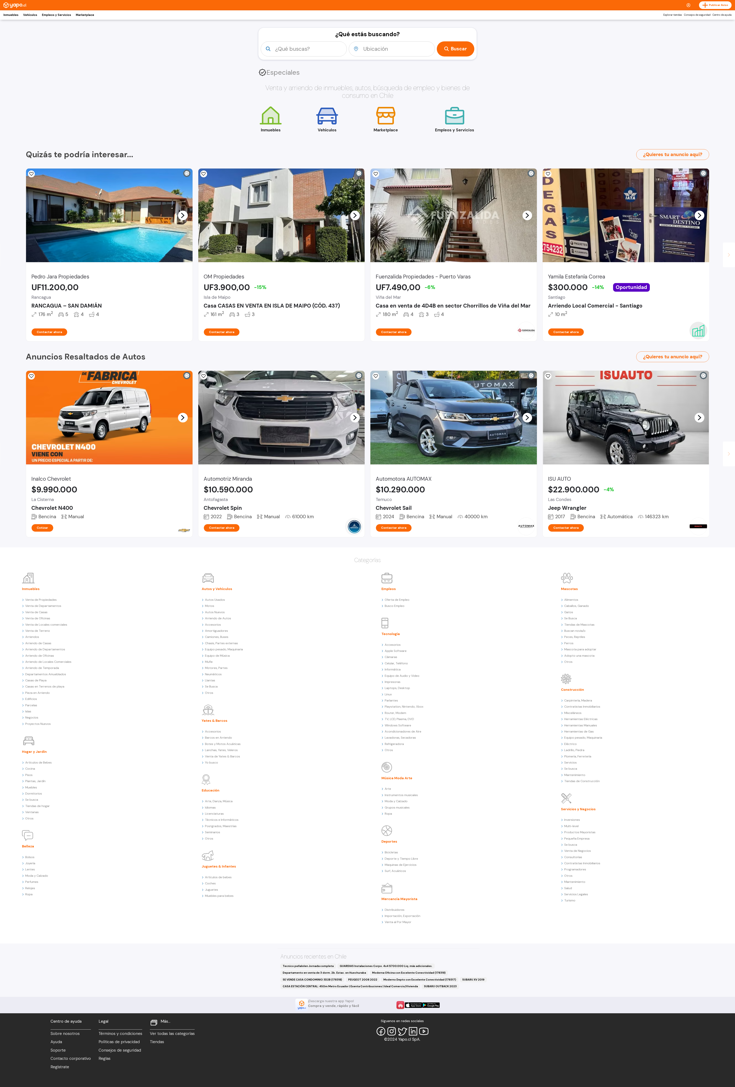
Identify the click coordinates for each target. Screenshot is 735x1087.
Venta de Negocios (577, 851)
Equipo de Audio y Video (402, 676)
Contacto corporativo (71, 1058)
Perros (568, 643)
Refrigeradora (394, 744)
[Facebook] (381, 1031)
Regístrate (60, 1067)
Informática (393, 669)
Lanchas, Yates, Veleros (221, 750)
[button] (183, 215)
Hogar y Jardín (34, 751)
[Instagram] (391, 1031)
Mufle (209, 662)
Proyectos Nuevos (38, 724)
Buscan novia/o (575, 631)
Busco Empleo (394, 606)
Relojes (30, 888)
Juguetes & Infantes (219, 866)
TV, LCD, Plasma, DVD (399, 719)
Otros (29, 818)
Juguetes (211, 890)
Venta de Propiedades (41, 600)
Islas (28, 711)
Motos (209, 606)
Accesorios (213, 625)
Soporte (58, 1050)
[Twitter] (402, 1031)
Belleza (28, 846)
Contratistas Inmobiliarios (582, 707)
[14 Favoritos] (203, 173)
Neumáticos (213, 674)
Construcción (572, 689)
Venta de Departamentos (43, 606)
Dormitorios (33, 794)
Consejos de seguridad (697, 14)
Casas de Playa (36, 680)
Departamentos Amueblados (45, 674)
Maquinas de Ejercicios (400, 865)
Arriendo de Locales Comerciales (48, 662)
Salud (568, 888)
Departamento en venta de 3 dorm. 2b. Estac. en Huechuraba (324, 972)
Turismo (569, 900)
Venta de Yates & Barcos (222, 756)
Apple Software (396, 651)
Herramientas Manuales (580, 725)
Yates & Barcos (214, 720)
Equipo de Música (217, 656)
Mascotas (569, 589)
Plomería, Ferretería (577, 756)
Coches (210, 883)
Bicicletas (391, 852)
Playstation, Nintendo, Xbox (404, 707)
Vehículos (30, 15)
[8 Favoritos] (31, 376)
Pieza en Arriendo (37, 693)
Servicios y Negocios (578, 809)
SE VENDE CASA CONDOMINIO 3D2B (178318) (312, 979)
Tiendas (157, 1041)
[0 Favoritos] (375, 376)
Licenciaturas (214, 814)
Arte (388, 789)
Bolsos (29, 857)
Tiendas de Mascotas (579, 625)
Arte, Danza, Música (219, 801)
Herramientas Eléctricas (581, 719)
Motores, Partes (216, 668)
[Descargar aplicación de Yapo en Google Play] (431, 1005)
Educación (210, 790)
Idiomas (210, 807)
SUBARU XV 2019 (473, 979)
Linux (388, 694)
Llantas (210, 680)
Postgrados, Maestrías (221, 826)
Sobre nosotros (65, 1033)
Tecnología (390, 634)
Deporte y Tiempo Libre (401, 859)
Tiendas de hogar (37, 806)
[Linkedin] (413, 1031)
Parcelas (31, 705)
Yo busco (211, 762)
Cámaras (391, 657)
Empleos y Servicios (56, 15)
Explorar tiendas (672, 14)
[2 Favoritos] (203, 376)
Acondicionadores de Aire (403, 731)
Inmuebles (10, 15)
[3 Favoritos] (31, 173)
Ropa (29, 894)
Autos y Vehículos (217, 589)
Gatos (568, 612)
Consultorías (573, 857)
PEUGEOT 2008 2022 (362, 979)
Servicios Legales (576, 894)
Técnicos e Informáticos (221, 820)
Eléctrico (570, 744)
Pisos (29, 775)
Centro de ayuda (722, 14)
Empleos (388, 589)
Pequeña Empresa (577, 839)
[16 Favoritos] (548, 173)
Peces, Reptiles (574, 637)
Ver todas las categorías (172, 1033)
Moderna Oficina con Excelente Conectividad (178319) (409, 972)
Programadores (575, 869)
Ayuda (56, 1041)
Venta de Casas (36, 612)
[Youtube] (423, 1031)
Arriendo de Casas (38, 643)
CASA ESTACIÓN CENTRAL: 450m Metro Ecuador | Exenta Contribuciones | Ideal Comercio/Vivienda (350, 986)
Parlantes (391, 700)
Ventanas (32, 812)
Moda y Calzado (36, 876)
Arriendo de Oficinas (39, 656)
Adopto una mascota (579, 656)
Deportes (389, 841)
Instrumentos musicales (401, 795)
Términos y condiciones (120, 1033)
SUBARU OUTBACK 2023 (440, 986)
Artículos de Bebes (38, 762)
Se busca (31, 800)
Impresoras (392, 682)
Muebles (31, 787)
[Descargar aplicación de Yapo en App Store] (413, 1005)
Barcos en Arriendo (218, 738)
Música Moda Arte (396, 778)
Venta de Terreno (37, 631)
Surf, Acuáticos (395, 871)
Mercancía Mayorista (399, 899)
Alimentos (571, 600)
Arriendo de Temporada (42, 668)
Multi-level (571, 826)
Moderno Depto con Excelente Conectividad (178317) (419, 979)
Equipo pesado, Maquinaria (224, 649)
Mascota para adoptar (580, 649)
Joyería (30, 863)
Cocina (30, 769)
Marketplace (85, 15)
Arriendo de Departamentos (45, 649)
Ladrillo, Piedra (574, 750)
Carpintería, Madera (578, 700)
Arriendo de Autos (218, 618)
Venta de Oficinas (37, 618)
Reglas (104, 1058)
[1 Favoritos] (375, 173)
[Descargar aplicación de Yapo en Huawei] (400, 1005)
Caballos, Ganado (576, 606)
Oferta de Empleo (397, 600)
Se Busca (211, 686)
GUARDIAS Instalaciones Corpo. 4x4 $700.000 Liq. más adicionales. (386, 966)
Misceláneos (572, 713)
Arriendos (32, 637)
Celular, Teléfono (396, 663)
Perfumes (31, 882)
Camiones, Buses (216, 637)
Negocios (31, 717)
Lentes (30, 869)
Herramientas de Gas (579, 731)
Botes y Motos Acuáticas (223, 744)
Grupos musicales (397, 807)
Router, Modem (395, 713)
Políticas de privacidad (119, 1041)
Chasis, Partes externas (221, 643)
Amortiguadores (216, 631)
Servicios (570, 762)
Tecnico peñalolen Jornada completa (308, 966)
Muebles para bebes (219, 896)
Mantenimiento (574, 775)
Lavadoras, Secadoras (400, 738)
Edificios (31, 699)
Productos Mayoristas (579, 832)
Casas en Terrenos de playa (44, 686)
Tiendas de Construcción (582, 781)
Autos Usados (215, 600)
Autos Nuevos (215, 612)
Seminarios (212, 832)
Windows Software (398, 725)
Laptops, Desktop (397, 688)
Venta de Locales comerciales (46, 625)
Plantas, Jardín (35, 781)
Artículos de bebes (218, 877)
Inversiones (572, 820)
